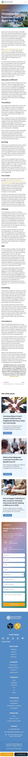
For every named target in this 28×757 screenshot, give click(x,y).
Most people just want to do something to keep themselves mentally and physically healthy (13, 181)
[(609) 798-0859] (5, 542)
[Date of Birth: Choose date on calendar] (22, 574)
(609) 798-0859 (13, 543)
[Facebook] (22, 638)
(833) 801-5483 (14, 376)
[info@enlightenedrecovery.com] (5, 549)
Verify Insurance (14, 604)
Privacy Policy (17, 748)
